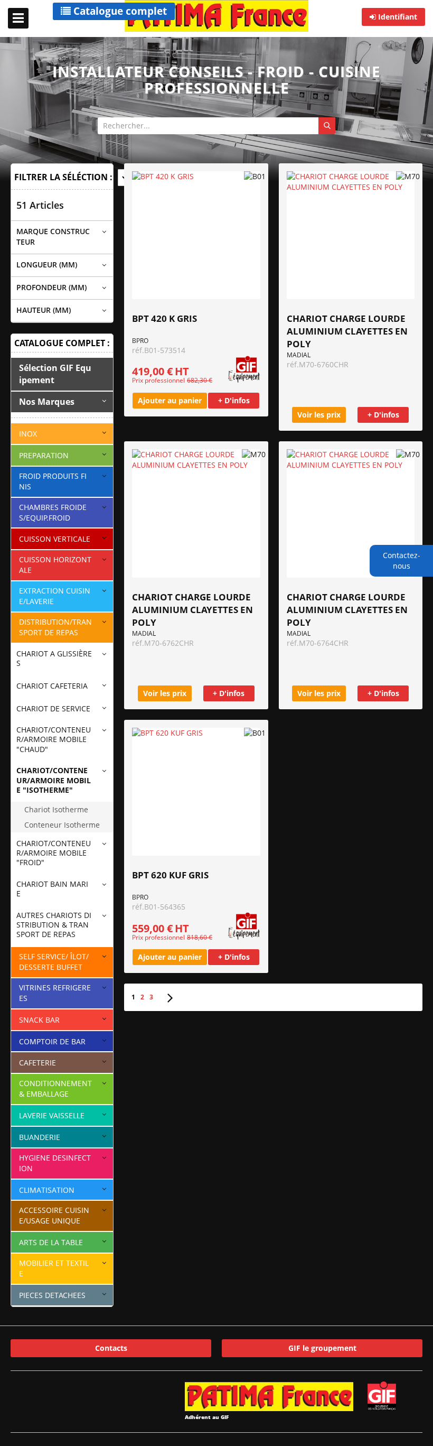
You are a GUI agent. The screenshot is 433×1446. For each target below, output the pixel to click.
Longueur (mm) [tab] (46, 264)
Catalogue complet (119, 11)
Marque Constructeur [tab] (53, 236)
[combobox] (216, 125)
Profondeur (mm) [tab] (51, 287)
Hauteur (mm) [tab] (43, 310)
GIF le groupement (322, 1348)
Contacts (111, 1348)
